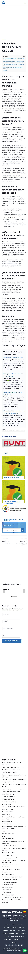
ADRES (13, 924)
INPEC (4, 40)
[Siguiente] (24, 591)
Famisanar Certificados (8, 799)
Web (4, 635)
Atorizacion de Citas (7, 809)
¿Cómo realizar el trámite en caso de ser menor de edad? (13, 65)
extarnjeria (5, 902)
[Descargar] (14, 492)
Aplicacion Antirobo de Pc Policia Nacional (13, 789)
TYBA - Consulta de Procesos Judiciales (13, 519)
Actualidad (7, 924)
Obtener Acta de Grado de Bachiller (11, 900)
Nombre (5, 621)
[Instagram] (12, 945)
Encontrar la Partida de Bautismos (11, 769)
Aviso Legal (18, 950)
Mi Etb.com (6, 589)
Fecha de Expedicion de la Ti (9, 882)
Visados (14, 942)
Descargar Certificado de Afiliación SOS (12, 502)
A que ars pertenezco (7, 838)
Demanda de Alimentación (9, 801)
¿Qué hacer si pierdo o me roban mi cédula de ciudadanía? (12, 68)
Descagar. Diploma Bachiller (9, 782)
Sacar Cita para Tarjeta (13, 345)
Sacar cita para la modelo (8, 845)
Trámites (16, 939)
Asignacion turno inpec (8, 894)
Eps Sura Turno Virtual (8, 884)
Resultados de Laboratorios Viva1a (13, 357)
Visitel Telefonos (6, 889)
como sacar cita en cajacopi (9, 858)
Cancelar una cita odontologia (10, 772)
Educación (5, 930)
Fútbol (23, 930)
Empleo (18, 930)
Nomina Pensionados (7, 872)
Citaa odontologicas (7, 812)
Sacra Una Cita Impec (7, 874)
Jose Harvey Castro (7, 855)
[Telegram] (15, 945)
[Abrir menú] (25, 2)
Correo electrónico (8, 628)
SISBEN (6, 939)
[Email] (22, 945)
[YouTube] (19, 945)
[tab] (11, 596)
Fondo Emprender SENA (11, 477)
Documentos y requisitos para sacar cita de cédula (13, 62)
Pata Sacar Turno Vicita (8, 852)
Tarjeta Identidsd (6, 804)
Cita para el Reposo (7, 887)
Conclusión (5, 70)
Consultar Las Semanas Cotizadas (7, 541)
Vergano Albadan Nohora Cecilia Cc (11, 762)
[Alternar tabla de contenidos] (23, 56)
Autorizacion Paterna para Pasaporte (11, 791)
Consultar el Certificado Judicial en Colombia (21, 541)
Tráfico (11, 939)
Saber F (4, 836)
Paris (3, 831)
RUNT (6, 453)
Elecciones (12, 930)
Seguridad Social (19, 936)
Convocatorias (14, 927)
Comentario (6, 614)
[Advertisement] (14, 21)
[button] (25, 950)
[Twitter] (9, 945)
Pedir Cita (6, 936)
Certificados (20, 924)
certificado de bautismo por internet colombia (14, 779)
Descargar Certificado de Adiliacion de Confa (14, 806)
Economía (21, 927)
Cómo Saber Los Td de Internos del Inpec (13, 877)
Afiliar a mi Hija (6, 814)
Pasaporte (23, 933)
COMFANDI (6, 927)
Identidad (4, 933)
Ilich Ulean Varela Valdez (8, 833)
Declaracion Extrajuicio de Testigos (11, 869)
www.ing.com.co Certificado (9, 879)
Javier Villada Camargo (8, 794)
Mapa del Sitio (10, 950)
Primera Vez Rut (6, 824)
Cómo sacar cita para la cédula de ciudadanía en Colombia (13, 59)
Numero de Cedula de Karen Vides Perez (13, 767)
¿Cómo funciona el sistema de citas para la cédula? (14, 61)
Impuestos (11, 933)
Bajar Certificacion (7, 892)
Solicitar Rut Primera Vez (8, 796)
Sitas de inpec (6, 764)
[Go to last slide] (4, 591)
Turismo (22, 939)
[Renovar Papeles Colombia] (3, 2)
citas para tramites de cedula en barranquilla (13, 430)
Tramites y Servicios (7, 821)
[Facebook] (6, 945)
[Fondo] (14, 467)
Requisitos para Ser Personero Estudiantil (13, 897)
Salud (12, 936)
